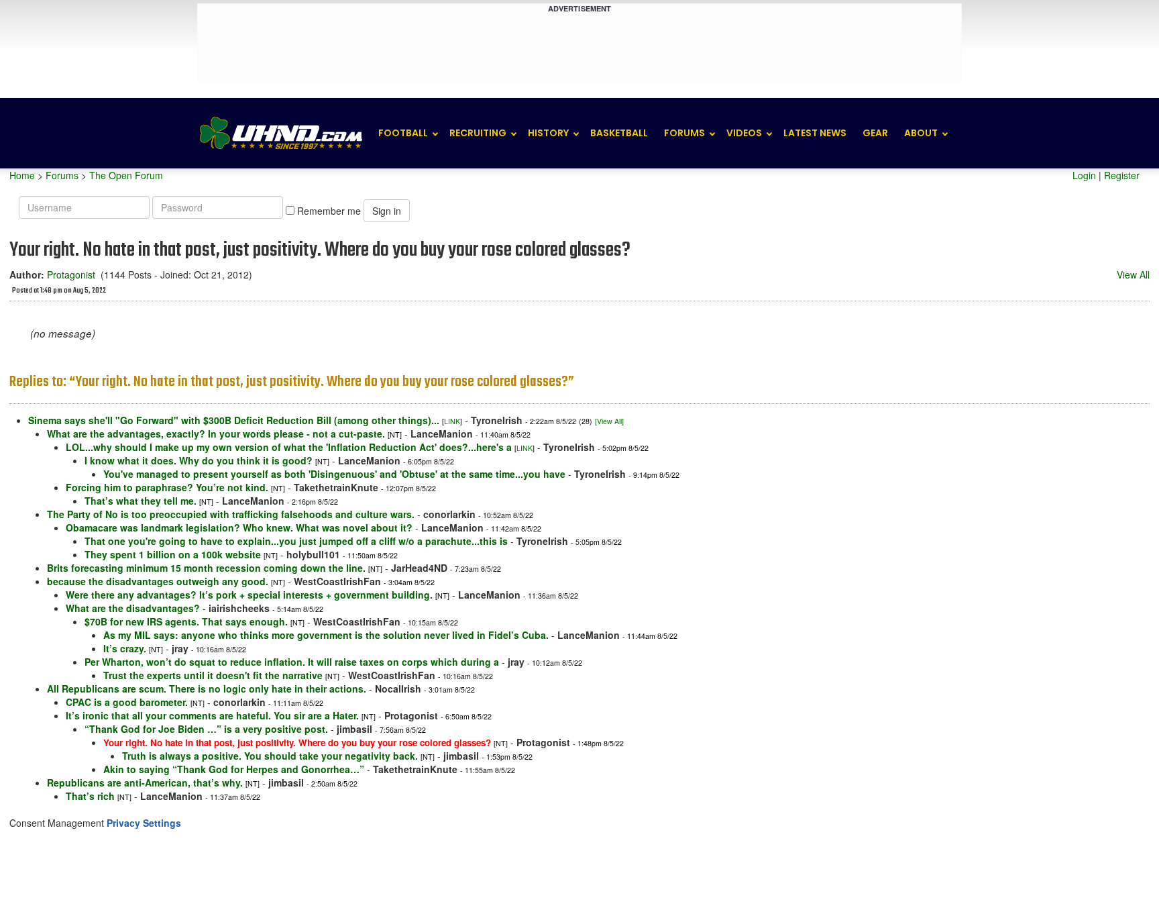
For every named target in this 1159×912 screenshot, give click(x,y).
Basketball (619, 133)
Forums (684, 133)
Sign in (386, 210)
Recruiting (477, 133)
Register (1122, 175)
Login (1084, 175)
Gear (875, 133)
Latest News (814, 133)
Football (403, 133)
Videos (744, 133)
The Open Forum (126, 175)
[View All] (609, 421)
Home (22, 175)
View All (1133, 274)
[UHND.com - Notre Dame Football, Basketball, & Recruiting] (280, 133)
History (548, 133)
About (921, 133)
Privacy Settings (144, 822)
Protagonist (71, 274)
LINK (452, 421)
